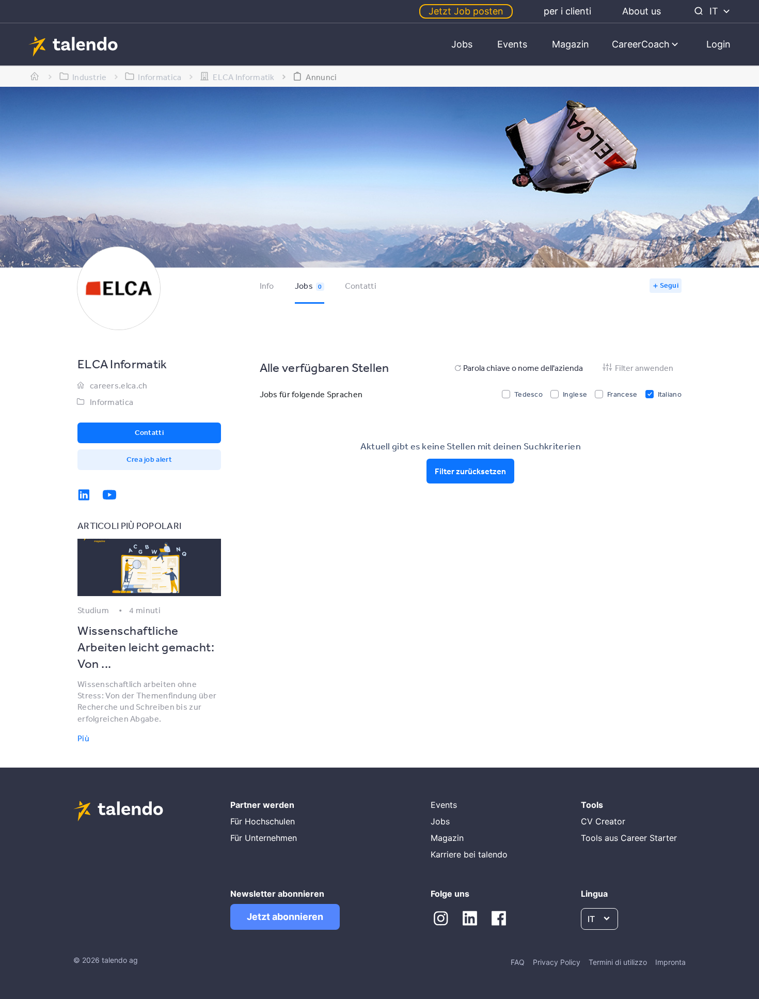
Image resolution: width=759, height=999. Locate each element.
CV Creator (603, 821)
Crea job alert (149, 459)
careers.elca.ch (119, 385)
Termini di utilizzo (618, 962)
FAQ (518, 962)
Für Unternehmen (263, 838)
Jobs (461, 44)
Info (267, 285)
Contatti (360, 285)
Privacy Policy (556, 962)
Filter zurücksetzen (470, 471)
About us (641, 11)
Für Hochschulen (262, 821)
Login (718, 44)
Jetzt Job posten (466, 11)
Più (83, 738)
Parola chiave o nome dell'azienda (523, 368)
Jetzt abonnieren (285, 916)
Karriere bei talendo (469, 854)
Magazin (570, 44)
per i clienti (567, 11)
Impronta (670, 962)
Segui (669, 285)
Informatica (111, 402)
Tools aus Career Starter (629, 838)
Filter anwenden (644, 368)
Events (512, 44)
